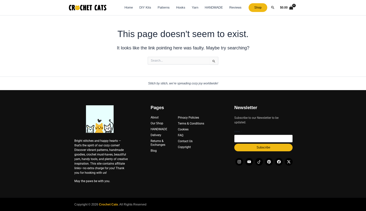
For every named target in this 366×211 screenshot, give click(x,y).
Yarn (195, 7)
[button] (258, 7)
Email (238, 131)
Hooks (180, 7)
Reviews (235, 7)
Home (128, 7)
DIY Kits (145, 7)
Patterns (164, 7)
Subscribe (263, 147)
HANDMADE (214, 7)
